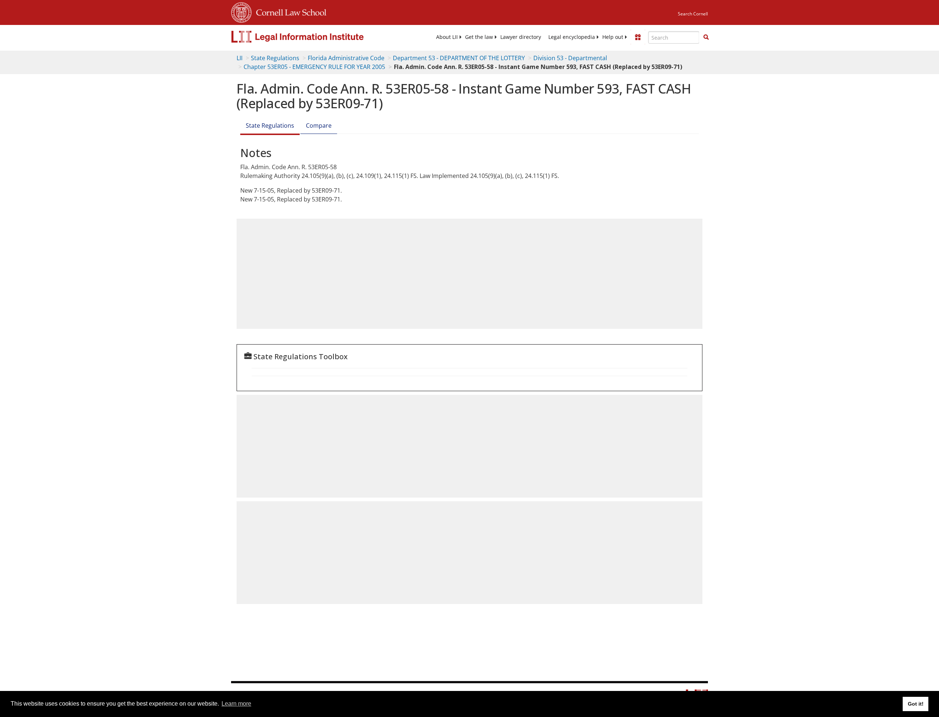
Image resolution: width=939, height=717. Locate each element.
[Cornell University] (241, 11)
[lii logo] (313, 37)
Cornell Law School (289, 11)
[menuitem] (446, 37)
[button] (706, 37)
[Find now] (706, 37)
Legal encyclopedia (571, 37)
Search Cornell (693, 14)
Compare (319, 125)
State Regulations (275, 58)
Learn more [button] (236, 703)
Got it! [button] (916, 704)
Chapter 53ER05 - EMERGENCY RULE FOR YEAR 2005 (314, 67)
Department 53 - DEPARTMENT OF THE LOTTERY (459, 58)
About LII (447, 37)
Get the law (479, 37)
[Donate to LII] (638, 37)
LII (239, 58)
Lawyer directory (520, 37)
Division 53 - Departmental (570, 58)
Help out (612, 37)
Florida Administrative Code (346, 58)
